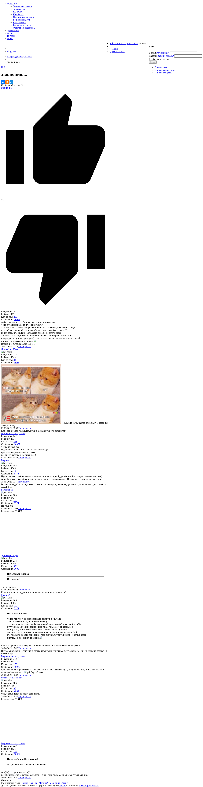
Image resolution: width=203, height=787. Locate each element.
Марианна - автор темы (13, 433)
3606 (16, 362)
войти (62, 785)
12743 (17, 503)
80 (15, 688)
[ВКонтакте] (3, 82)
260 (15, 500)
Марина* (5, 460)
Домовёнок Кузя (9, 349)
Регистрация (162, 52)
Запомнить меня (160, 59)
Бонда (25, 783)
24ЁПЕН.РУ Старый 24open (124, 43)
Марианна (6, 88)
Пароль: (153, 56)
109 (15, 471)
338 (15, 360)
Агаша (64, 783)
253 (15, 317)
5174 (16, 473)
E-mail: (152, 52)
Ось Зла (33, 783)
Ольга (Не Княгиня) (11, 677)
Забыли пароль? (166, 56)
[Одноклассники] (7, 82)
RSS (3, 67)
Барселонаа (7, 489)
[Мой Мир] (11, 82)
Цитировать (24, 346)
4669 (16, 691)
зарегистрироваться (89, 785)
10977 (17, 319)
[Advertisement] (55, 533)
